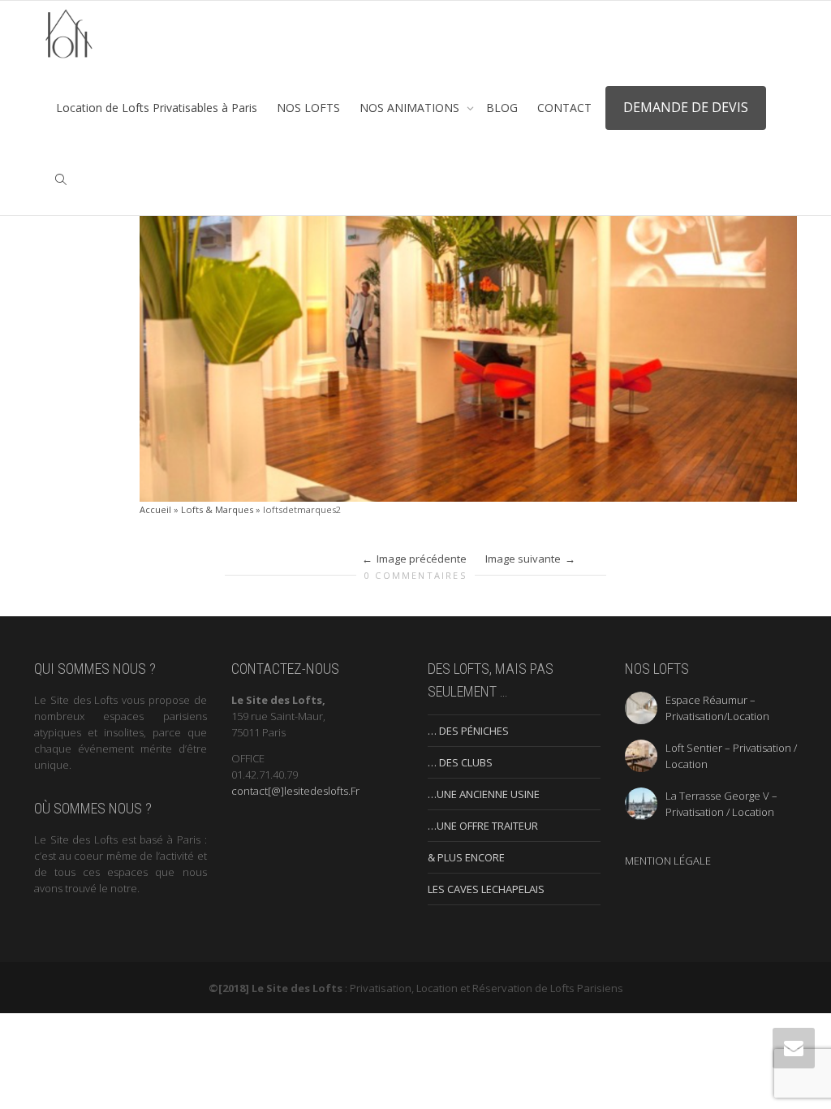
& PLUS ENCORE (466, 857)
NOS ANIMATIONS (411, 107)
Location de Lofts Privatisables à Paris (156, 107)
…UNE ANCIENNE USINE (484, 794)
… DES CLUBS (460, 762)
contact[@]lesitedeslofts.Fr (295, 790)
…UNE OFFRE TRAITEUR (483, 825)
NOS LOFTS (308, 107)
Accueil (155, 509)
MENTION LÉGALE (668, 860)
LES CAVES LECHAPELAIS (486, 889)
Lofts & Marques (217, 509)
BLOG (502, 107)
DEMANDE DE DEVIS (685, 107)
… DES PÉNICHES (468, 730)
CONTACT (564, 107)
